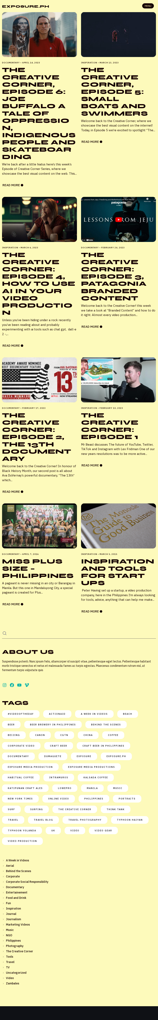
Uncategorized (16, 973)
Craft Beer (58, 745)
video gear (103, 830)
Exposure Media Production (30, 767)
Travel (10, 962)
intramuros (58, 777)
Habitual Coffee (21, 777)
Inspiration (13, 908)
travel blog (43, 819)
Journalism (13, 919)
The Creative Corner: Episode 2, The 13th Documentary (36, 437)
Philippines (93, 798)
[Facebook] (11, 685)
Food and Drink (16, 898)
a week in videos (94, 713)
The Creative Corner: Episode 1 (109, 426)
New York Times (20, 798)
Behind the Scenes (18, 871)
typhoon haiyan (130, 819)
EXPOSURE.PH (25, 6)
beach (127, 713)
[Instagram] (4, 685)
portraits (127, 798)
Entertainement (16, 892)
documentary (18, 756)
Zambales (12, 983)
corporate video (21, 745)
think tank (116, 809)
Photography (14, 946)
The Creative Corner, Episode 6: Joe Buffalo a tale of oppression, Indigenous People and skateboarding (39, 113)
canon (40, 735)
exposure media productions (91, 767)
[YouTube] (19, 685)
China (88, 735)
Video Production (22, 841)
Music (10, 930)
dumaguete (53, 756)
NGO (9, 935)
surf (11, 809)
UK (53, 830)
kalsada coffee (96, 777)
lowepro (65, 788)
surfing (36, 809)
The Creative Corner (74, 809)
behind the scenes (106, 724)
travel (13, 819)
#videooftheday (21, 713)
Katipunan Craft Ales (25, 788)
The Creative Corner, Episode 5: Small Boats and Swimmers (114, 91)
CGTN (64, 735)
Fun (8, 903)
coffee (113, 735)
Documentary (15, 887)
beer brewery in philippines (53, 724)
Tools (9, 956)
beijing (14, 735)
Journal (11, 914)
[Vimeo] (26, 685)
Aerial (10, 866)
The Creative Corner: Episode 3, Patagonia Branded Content (114, 276)
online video (58, 798)
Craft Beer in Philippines (103, 745)
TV (8, 967)
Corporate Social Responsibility (27, 882)
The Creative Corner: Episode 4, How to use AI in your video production (38, 284)
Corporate (13, 876)
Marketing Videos (18, 924)
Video (74, 830)
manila (92, 788)
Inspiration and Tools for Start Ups (117, 572)
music (117, 788)
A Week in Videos (17, 860)
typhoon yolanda (22, 830)
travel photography (85, 819)
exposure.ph (116, 756)
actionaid (57, 713)
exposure (84, 756)
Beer (11, 724)
